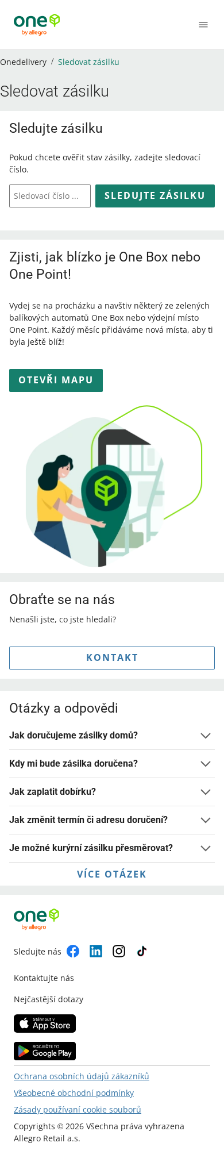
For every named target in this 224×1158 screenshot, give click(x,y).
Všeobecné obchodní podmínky (74, 1092)
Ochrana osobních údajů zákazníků (81, 1076)
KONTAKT (112, 657)
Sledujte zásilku (155, 195)
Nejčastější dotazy (48, 999)
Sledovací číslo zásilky (48, 195)
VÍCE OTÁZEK (112, 874)
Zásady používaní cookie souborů (77, 1109)
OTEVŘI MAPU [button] (56, 380)
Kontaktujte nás (44, 977)
